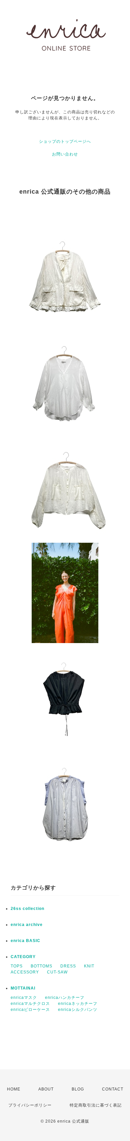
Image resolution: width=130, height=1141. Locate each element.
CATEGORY (23, 956)
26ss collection (27, 908)
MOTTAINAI (23, 988)
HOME (13, 1089)
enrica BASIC (25, 940)
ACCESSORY (25, 972)
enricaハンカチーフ (64, 997)
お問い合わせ (65, 154)
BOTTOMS (41, 966)
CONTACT (112, 1089)
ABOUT (46, 1089)
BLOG (78, 1089)
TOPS (17, 966)
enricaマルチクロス (30, 1003)
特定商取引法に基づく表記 (96, 1105)
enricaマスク (24, 997)
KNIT (89, 966)
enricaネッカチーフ (77, 1003)
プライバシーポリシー (30, 1105)
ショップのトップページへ (65, 141)
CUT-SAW (57, 972)
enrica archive (27, 924)
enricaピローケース (30, 1009)
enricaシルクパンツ (77, 1009)
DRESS (68, 966)
